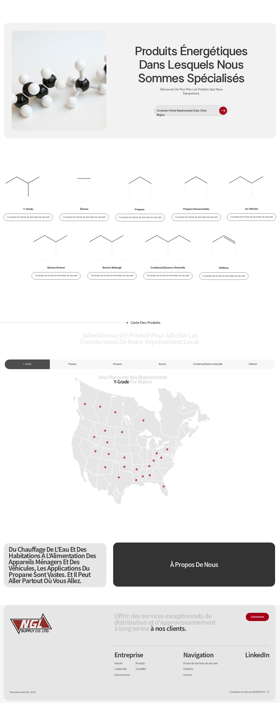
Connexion (257, 617)
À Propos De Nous (194, 564)
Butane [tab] (162, 364)
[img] (31, 624)
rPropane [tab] (117, 364)
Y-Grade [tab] (27, 364)
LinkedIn (257, 654)
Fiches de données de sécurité (200, 663)
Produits (140, 663)
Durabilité (141, 669)
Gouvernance (122, 675)
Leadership (120, 669)
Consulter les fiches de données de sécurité (56, 276)
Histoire (118, 663)
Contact (187, 675)
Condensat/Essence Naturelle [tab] (207, 364)
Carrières (188, 669)
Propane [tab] (72, 364)
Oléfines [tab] (253, 364)
